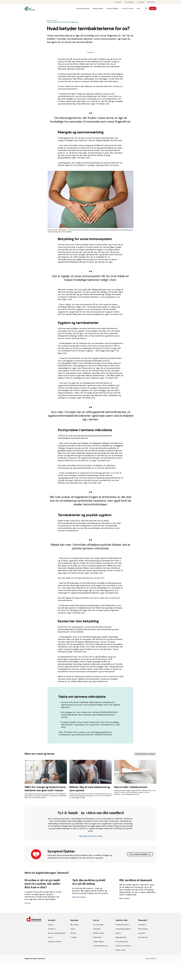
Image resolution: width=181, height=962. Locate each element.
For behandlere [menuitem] (129, 2)
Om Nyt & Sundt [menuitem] (127, 8)
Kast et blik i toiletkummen (130, 787)
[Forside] (31, 8)
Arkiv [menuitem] (138, 8)
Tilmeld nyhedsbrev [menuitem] (83, 8)
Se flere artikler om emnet (145, 754)
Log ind (152, 8)
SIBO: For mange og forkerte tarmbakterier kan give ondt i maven (46, 788)
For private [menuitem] (118, 2)
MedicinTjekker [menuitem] (98, 8)
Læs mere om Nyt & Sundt (90, 836)
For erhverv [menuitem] (140, 2)
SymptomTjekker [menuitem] (112, 8)
